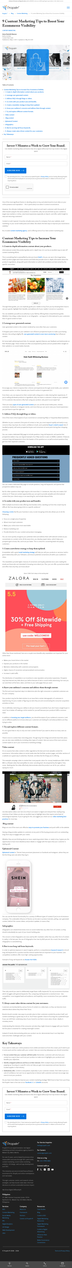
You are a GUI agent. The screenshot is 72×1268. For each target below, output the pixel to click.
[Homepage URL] (10, 7)
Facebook (28, 1082)
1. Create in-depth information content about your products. (24, 92)
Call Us (44, 1266)
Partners (22, 1215)
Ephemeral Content (11, 121)
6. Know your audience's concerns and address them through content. (28, 108)
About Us (23, 1209)
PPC (3, 1221)
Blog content (9, 118)
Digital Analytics (7, 1224)
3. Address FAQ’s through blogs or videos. (18, 98)
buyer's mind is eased (56, 425)
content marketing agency (18, 231)
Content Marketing (22, 13)
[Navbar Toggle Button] (68, 7)
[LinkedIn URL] (49, 1169)
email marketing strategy (27, 552)
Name (8, 157)
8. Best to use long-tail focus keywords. (18, 128)
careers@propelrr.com (44, 1153)
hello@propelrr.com (43, 1145)
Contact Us (62, 1266)
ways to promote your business (39, 827)
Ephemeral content (8, 852)
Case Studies (41, 1209)
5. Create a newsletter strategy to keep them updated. (22, 105)
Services (10, 1266)
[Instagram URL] (45, 1170)
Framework (23, 1212)
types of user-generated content (23, 404)
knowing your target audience (21, 717)
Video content (9, 115)
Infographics (9, 124)
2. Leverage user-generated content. (16, 95)
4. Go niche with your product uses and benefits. (21, 102)
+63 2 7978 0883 (45, 1161)
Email (8, 163)
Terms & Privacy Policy (62, 1251)
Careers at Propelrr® (26, 1218)
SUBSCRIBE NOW (13, 171)
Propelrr (5, 13)
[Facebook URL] (37, 1169)
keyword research (57, 950)
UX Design (5, 1227)
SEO (3, 1209)
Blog (12, 13)
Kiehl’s (40, 257)
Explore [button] (27, 1266)
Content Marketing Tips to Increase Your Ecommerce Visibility (24, 89)
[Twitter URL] (41, 1170)
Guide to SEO (41, 1215)
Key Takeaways (9, 134)
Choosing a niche (8, 512)
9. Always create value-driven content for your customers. (24, 131)
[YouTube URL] (52, 1170)
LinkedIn (38, 1082)
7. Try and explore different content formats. (19, 111)
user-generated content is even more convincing (39, 334)
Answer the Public (31, 959)
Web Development (8, 1230)
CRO (3, 1233)
